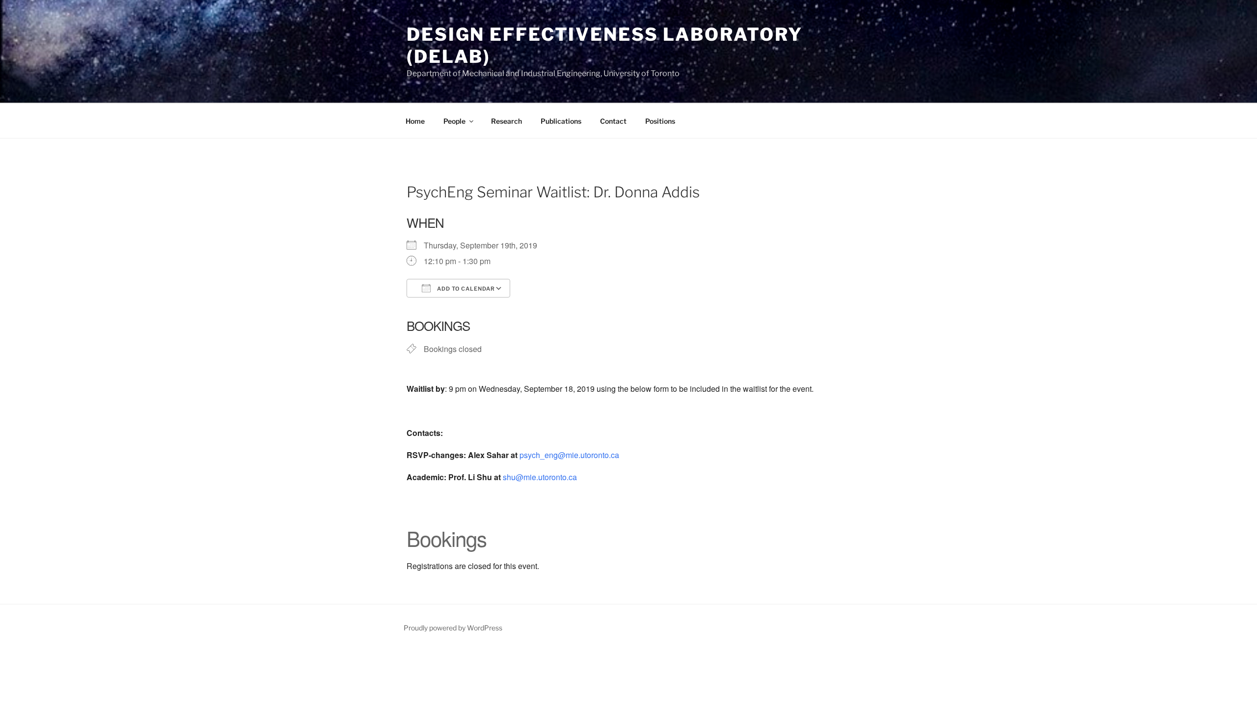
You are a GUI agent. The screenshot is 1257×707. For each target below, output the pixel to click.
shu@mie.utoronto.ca (540, 477)
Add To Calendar (465, 288)
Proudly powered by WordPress (453, 628)
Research (506, 121)
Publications (561, 121)
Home (415, 121)
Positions (660, 121)
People (454, 121)
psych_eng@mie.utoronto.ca (569, 455)
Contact (613, 121)
